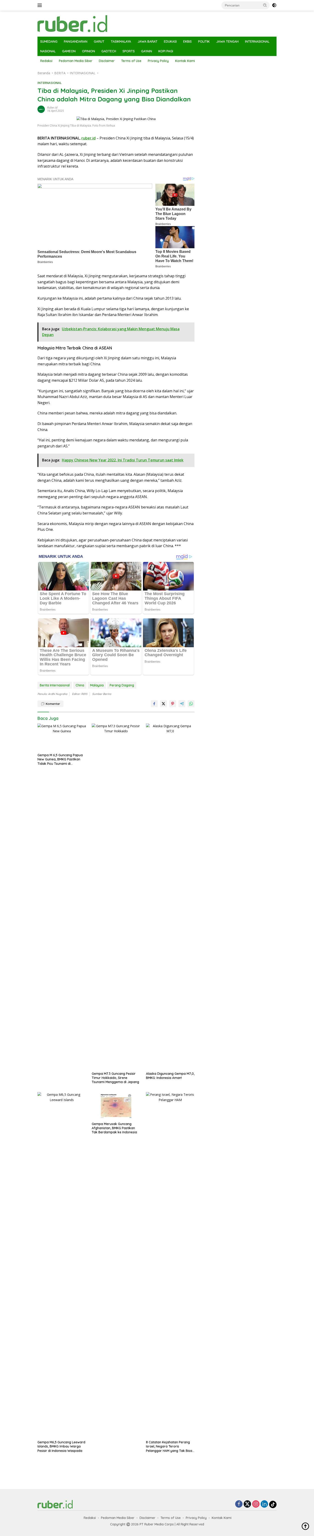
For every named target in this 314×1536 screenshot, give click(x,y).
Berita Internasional (55, 685)
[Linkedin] (264, 1504)
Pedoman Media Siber (75, 61)
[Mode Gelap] (274, 5)
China (80, 685)
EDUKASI (170, 41)
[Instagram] (256, 1504)
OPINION (88, 51)
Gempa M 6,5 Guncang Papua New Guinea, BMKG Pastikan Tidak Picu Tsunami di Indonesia (60, 759)
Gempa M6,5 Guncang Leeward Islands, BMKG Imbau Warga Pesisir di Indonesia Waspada (61, 1446)
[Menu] (40, 5)
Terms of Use (131, 61)
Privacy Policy (158, 61)
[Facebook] (239, 1504)
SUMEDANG (48, 41)
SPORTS (129, 51)
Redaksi (46, 61)
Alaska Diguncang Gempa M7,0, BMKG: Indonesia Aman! (170, 1076)
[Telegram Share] (181, 703)
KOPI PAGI (165, 51)
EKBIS (187, 41)
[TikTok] (273, 1504)
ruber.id (52, 107)
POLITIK (204, 41)
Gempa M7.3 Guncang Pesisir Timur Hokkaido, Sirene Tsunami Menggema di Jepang (115, 1078)
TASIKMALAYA (121, 41)
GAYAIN (146, 51)
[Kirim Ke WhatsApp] (191, 703)
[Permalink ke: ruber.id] (41, 109)
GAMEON (69, 51)
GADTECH (108, 51)
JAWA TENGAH (227, 41)
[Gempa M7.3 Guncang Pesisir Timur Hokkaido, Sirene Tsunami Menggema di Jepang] (116, 896)
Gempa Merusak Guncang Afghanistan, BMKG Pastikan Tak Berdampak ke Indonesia (114, 1128)
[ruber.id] (102, 23)
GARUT (99, 41)
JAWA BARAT (147, 41)
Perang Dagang (122, 685)
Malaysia (97, 685)
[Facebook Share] (154, 703)
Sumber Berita (101, 694)
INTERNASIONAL (257, 41)
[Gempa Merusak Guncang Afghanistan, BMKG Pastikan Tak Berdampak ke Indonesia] (116, 1106)
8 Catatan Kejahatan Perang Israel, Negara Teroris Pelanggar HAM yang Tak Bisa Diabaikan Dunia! (169, 1446)
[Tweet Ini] (163, 703)
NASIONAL (48, 51)
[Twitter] (247, 1504)
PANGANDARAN (75, 41)
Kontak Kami (185, 61)
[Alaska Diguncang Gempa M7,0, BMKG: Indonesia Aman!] (170, 896)
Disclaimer (107, 61)
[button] (265, 5)
